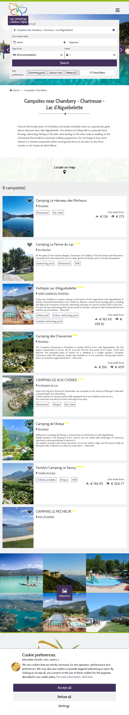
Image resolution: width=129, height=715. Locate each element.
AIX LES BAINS (46, 516)
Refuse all (64, 697)
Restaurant (72, 72)
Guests (67, 48)
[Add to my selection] (30, 201)
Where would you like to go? (24, 23)
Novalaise (43, 205)
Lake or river (55, 72)
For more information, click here (74, 676)
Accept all (64, 688)
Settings (64, 706)
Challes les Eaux (46, 473)
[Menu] (117, 10)
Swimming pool (36, 72)
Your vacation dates (20, 36)
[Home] (18, 8)
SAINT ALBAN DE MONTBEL (53, 293)
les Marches (44, 249)
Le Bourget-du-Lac (48, 385)
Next (121, 49)
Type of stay (17, 48)
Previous (7, 49)
